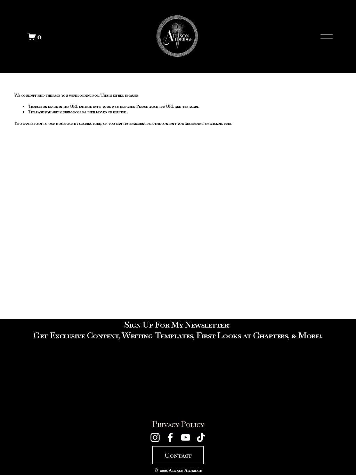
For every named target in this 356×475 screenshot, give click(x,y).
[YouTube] (186, 437)
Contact (178, 455)
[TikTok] (201, 437)
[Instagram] (155, 437)
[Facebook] (170, 437)
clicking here (90, 123)
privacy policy (178, 424)
